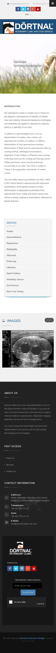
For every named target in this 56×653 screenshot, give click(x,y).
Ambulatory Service (15, 279)
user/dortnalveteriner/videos (33, 568)
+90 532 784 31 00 (20, 516)
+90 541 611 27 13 (42, 4)
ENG (27, 14)
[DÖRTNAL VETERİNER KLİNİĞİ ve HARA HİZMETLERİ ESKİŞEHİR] (29, 352)
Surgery (10, 231)
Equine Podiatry (13, 273)
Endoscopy (11, 261)
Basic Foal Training (15, 291)
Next (51, 320)
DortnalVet (16, 568)
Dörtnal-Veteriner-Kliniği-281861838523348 (10, 568)
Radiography (12, 249)
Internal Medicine (14, 237)
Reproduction (12, 243)
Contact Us (11, 471)
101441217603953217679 (27, 568)
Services (10, 465)
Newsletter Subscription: (28, 580)
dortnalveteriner (21, 568)
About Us (10, 458)
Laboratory (11, 267)
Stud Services (13, 285)
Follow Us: (12, 563)
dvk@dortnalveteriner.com (19, 4)
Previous (47, 320)
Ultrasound (11, 255)
